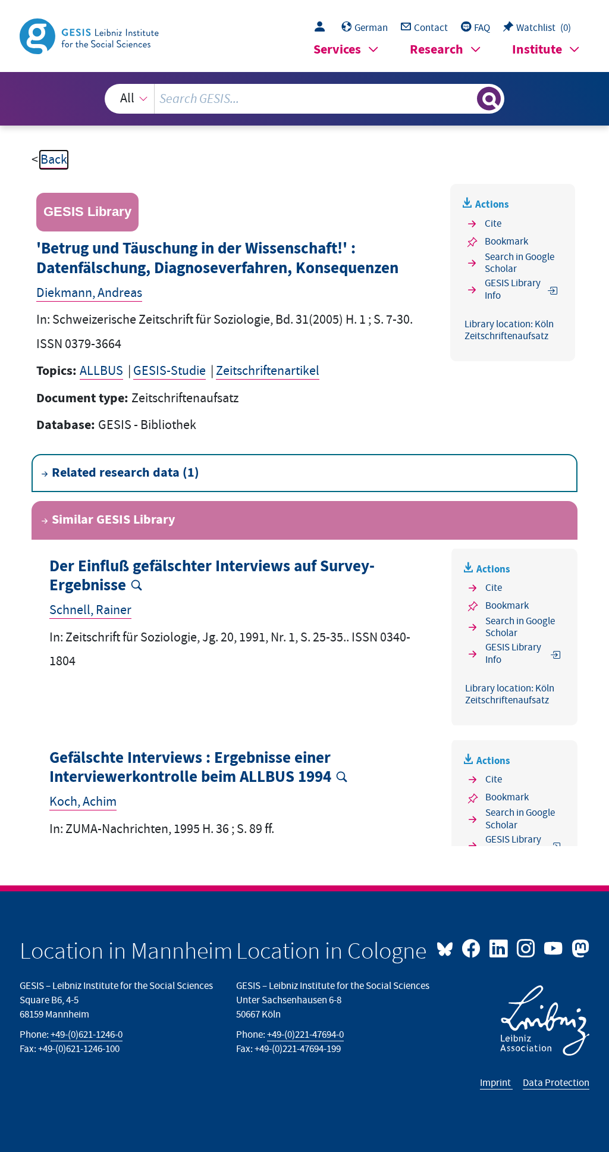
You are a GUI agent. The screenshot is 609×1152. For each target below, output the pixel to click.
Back (53, 159)
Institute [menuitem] (537, 49)
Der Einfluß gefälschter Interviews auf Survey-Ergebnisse (212, 576)
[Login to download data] (323, 28)
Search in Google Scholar (519, 263)
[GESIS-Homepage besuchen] (90, 35)
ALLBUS (101, 371)
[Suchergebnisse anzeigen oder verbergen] (488, 99)
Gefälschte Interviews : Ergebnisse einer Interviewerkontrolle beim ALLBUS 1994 (190, 767)
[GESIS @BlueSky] (448, 947)
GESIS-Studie (169, 371)
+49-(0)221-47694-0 (305, 1034)
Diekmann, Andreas (89, 293)
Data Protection (556, 1083)
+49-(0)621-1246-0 (87, 1034)
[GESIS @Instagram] (527, 947)
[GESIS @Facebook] (472, 947)
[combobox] (305, 99)
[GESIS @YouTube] (554, 947)
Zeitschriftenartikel (267, 371)
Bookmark (506, 241)
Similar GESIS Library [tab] (113, 520)
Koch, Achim (83, 801)
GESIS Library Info (513, 289)
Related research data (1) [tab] (125, 473)
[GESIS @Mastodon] (578, 947)
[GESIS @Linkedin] (499, 947)
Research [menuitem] (436, 49)
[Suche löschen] (466, 98)
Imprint (496, 1083)
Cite (493, 223)
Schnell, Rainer (90, 610)
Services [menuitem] (337, 49)
